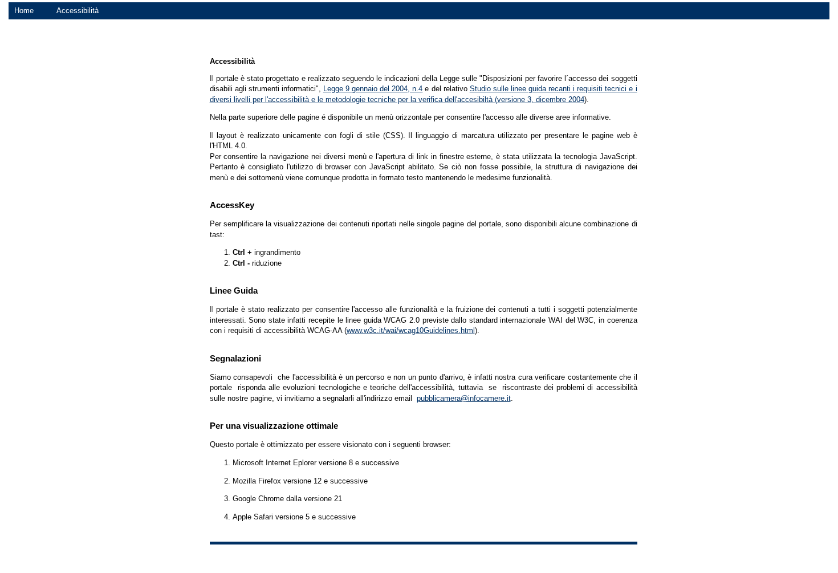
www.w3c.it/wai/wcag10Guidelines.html (411, 330)
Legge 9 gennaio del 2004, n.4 (372, 88)
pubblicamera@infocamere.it (464, 398)
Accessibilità (77, 10)
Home (24, 10)
